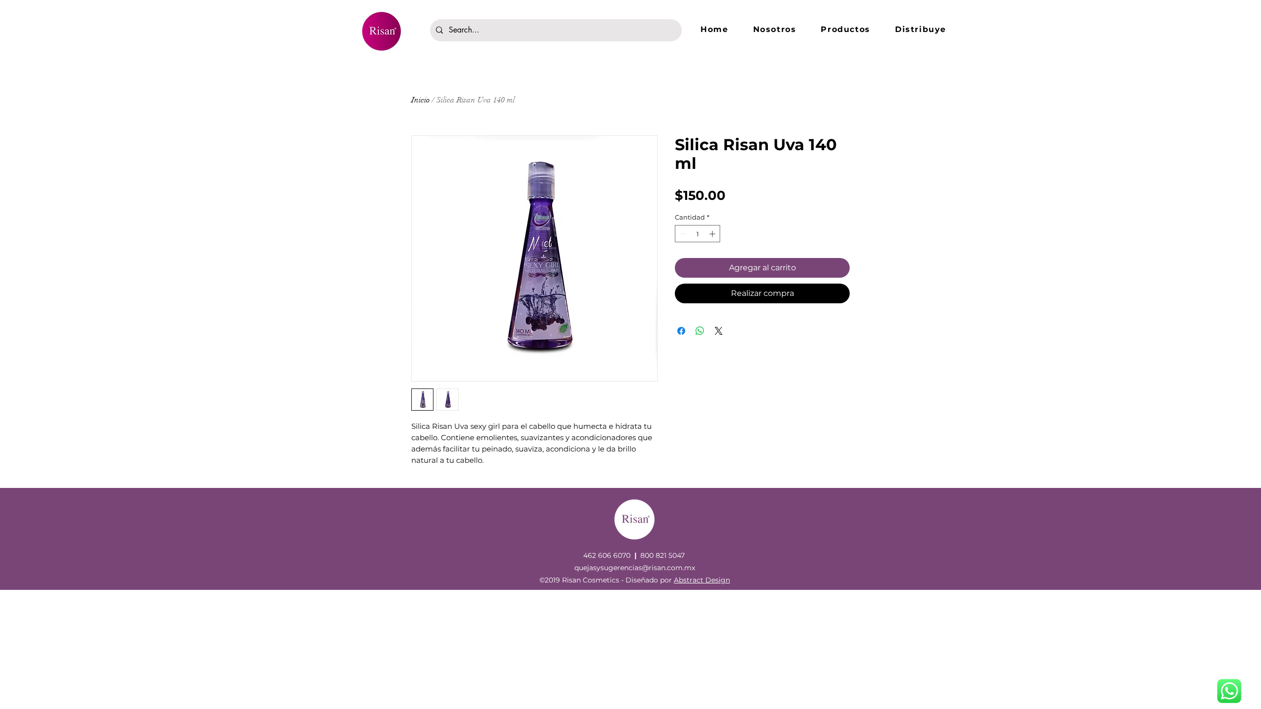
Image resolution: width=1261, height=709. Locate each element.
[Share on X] (719, 331)
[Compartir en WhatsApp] (700, 331)
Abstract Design (702, 580)
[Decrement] (682, 234)
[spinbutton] (697, 234)
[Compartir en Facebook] (681, 331)
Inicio (420, 100)
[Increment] (713, 234)
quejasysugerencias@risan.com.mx (634, 567)
